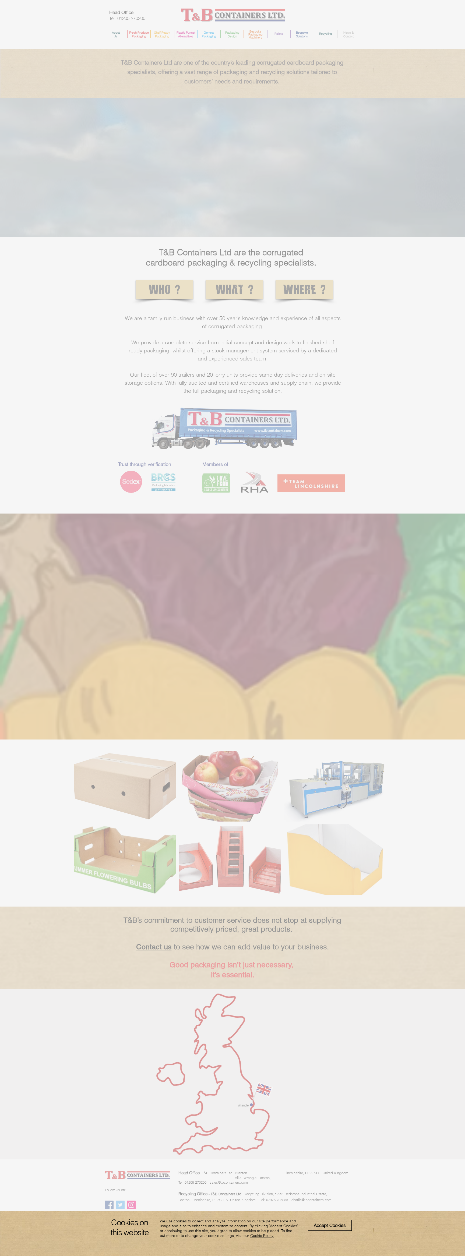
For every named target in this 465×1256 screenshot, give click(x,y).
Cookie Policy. (262, 1235)
